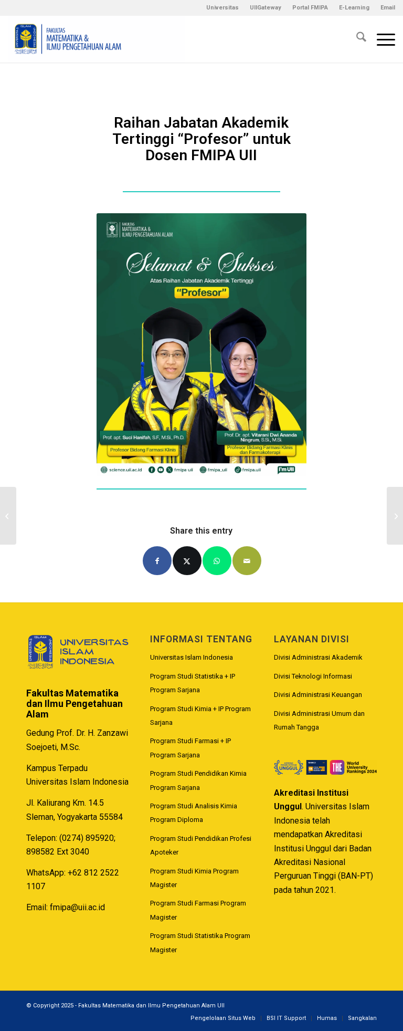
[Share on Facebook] (157, 560)
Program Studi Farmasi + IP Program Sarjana (190, 747)
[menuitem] (223, 8)
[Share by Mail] (246, 560)
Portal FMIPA (310, 7)
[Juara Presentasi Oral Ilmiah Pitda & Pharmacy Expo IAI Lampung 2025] (395, 516)
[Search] (356, 39)
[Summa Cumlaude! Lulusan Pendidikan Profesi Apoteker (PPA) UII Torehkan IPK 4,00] (8, 516)
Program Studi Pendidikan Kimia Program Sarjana (198, 780)
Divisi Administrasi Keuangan (318, 695)
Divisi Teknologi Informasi (313, 676)
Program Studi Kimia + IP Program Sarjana (200, 715)
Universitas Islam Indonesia (191, 657)
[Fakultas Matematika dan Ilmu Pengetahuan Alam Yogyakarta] (96, 39)
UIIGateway (265, 7)
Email (387, 7)
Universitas (222, 7)
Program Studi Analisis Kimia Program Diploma (193, 813)
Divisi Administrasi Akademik (318, 657)
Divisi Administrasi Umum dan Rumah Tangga (319, 720)
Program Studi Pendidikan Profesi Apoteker (200, 845)
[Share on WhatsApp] (217, 560)
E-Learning (354, 7)
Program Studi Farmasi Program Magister (198, 910)
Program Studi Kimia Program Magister (194, 878)
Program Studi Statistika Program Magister (200, 942)
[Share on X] (187, 560)
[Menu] (380, 39)
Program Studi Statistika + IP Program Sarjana (192, 683)
